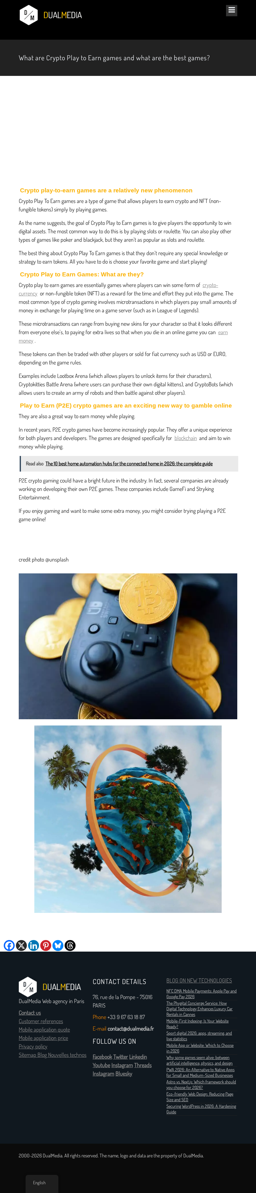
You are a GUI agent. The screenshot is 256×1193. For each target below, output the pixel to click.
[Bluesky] (57, 945)
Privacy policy (33, 1046)
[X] (21, 945)
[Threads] (70, 945)
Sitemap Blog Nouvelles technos (52, 1055)
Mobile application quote (44, 1030)
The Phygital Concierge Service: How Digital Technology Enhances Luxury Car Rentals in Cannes (199, 1009)
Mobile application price (43, 1038)
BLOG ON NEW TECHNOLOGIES (199, 981)
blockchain (186, 438)
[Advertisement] (128, 131)
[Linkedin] (33, 945)
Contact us (30, 1013)
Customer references (41, 1021)
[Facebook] (9, 945)
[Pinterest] (45, 945)
